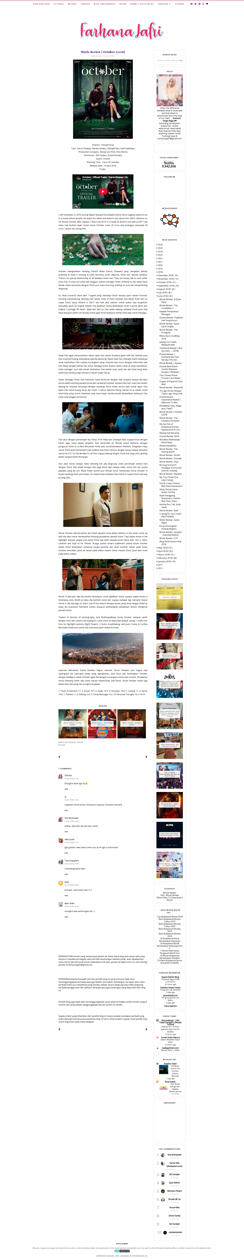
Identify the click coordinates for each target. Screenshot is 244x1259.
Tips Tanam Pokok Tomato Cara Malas (169, 376)
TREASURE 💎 (164, 4)
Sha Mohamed (71, 818)
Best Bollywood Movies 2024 (170, 934)
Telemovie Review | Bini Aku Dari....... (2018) (170, 349)
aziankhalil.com (170, 995)
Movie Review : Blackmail (171, 387)
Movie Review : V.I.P (168, 538)
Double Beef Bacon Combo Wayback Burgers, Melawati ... (170, 369)
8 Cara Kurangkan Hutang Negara (168, 527)
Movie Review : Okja (168, 461)
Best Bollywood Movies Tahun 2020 (170, 925)
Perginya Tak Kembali (170, 989)
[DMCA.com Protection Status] (122, 1251)
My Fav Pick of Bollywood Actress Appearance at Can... (170, 427)
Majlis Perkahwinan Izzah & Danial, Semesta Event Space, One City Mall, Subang (169, 713)
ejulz (67, 882)
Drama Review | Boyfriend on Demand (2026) (169, 864)
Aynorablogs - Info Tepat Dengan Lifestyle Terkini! (170, 1022)
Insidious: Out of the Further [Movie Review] (175, 1071)
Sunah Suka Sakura (170, 1037)
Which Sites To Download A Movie (170, 898)
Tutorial (59, 4)
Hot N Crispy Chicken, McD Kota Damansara (170, 484)
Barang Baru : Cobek (170, 1050)
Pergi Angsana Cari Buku (170, 998)
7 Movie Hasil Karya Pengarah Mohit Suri (170, 952)
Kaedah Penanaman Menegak (169, 313)
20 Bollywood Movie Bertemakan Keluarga (169, 939)
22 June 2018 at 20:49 (71, 864)
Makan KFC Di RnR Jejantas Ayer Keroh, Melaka (170, 1029)
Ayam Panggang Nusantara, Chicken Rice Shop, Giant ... (169, 498)
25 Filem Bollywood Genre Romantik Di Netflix (169, 961)
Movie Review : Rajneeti (170, 473)
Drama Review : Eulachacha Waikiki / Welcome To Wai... (170, 399)
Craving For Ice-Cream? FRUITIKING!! (170, 515)
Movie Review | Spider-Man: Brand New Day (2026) (170, 625)
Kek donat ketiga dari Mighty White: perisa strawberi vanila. (174, 1090)
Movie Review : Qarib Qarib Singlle (169, 325)
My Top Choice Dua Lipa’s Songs (168, 478)
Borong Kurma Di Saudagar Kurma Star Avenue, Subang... (170, 468)
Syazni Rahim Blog (170, 977)
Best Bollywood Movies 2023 (170, 930)
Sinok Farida (174, 1215)
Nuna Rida (174, 1207)
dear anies (69, 903)
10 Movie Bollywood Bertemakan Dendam (169, 956)
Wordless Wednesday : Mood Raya (170, 441)
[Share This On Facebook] (139, 742)
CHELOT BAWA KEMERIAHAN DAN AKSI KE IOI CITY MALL (169, 774)
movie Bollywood (67, 742)
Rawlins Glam (170, 1063)
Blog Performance (105, 4)
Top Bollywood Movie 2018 (170, 916)
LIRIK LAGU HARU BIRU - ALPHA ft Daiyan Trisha (169, 834)
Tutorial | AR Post (170, 597)
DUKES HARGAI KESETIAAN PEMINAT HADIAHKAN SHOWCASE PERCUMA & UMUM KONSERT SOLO (169, 684)
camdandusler (175, 1232)
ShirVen (68, 775)
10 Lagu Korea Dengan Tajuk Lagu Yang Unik (170, 392)
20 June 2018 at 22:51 (71, 779)
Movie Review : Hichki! (169, 455)
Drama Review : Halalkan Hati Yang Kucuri (171, 319)
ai (65, 796)
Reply (66, 789)
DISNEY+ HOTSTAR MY (142, 4)
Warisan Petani (174, 1190)
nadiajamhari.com (170, 1048)
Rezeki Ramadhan (167, 445)
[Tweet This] (142, 742)
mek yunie (69, 839)
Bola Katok (170, 1081)
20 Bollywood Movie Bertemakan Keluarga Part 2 (169, 946)
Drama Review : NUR (169, 436)
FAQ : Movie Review (170, 895)
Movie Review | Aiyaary (170, 363)
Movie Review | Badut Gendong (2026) (169, 805)
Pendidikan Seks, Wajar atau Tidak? (170, 407)
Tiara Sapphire (72, 860)
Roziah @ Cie (174, 1199)
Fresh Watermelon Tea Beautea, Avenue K (169, 745)
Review (71, 4)
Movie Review (169, 892)
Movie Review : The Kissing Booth (168, 450)
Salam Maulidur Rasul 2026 (170, 1040)
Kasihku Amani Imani (170, 987)
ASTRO (123, 4)
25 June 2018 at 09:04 (71, 885)
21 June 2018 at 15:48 (71, 821)
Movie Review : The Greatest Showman (169, 419)
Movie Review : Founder (170, 458)
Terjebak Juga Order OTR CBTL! (170, 980)
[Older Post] (146, 756)
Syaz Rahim (174, 1182)
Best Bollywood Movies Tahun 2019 (170, 920)
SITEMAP (179, 4)
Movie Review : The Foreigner (168, 331)
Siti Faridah (174, 1174)
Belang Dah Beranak (169, 433)
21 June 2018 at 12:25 (71, 800)
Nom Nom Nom (41, 4)
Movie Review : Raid (168, 510)
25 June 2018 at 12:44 (71, 906)
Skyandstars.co (139, 1256)
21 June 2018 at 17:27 (71, 842)
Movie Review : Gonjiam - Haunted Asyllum (170, 533)
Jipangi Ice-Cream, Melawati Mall (168, 343)
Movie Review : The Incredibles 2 (168, 307)
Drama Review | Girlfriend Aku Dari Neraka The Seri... (169, 357)
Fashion (85, 4)
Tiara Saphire (170, 1006)
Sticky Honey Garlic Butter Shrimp (168, 491)
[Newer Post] (59, 756)
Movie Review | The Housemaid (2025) (169, 656)
